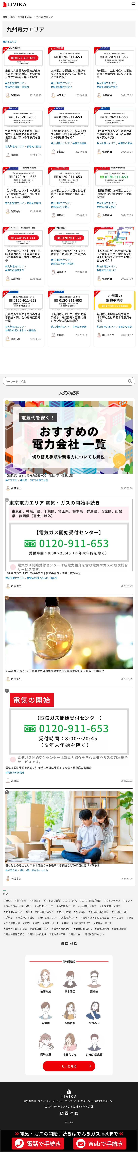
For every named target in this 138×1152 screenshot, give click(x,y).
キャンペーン (113, 900)
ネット (128, 900)
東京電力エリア (16, 578)
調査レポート (52, 923)
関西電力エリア (82, 923)
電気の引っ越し (61, 206)
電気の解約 (126, 326)
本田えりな (108, 335)
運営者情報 (29, 1101)
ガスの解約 (71, 900)
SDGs (9, 900)
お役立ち (12, 870)
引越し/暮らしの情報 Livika (17, 16)
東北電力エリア (69, 917)
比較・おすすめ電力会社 (35, 480)
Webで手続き (105, 1143)
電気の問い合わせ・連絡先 (22, 330)
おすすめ (12, 480)
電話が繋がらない (62, 86)
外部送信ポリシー (105, 1101)
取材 (29, 911)
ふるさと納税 (53, 900)
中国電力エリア (45, 906)
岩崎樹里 (61, 272)
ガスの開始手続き (91, 900)
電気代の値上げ (107, 270)
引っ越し (80, 911)
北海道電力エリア (111, 906)
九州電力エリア (44, 16)
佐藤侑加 (15, 95)
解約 (37, 923)
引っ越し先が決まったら (35, 870)
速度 (66, 923)
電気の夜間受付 (16, 270)
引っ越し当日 (120, 911)
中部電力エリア (66, 906)
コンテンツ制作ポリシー (79, 1101)
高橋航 (14, 155)
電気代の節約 (58, 934)
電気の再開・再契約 (18, 86)
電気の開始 (35, 146)
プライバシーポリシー (50, 1101)
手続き (9, 917)
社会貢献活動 (13, 923)
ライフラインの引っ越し (19, 906)
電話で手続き (44, 1143)
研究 (130, 917)
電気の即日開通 (107, 206)
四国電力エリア (45, 911)
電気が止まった (103, 923)
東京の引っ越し (26, 917)
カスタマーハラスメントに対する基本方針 (69, 1106)
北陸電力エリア (14, 911)
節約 (27, 923)
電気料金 (75, 934)
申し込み (118, 917)
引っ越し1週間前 (99, 911)
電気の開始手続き (108, 86)
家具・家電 (65, 911)
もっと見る (69, 1066)
